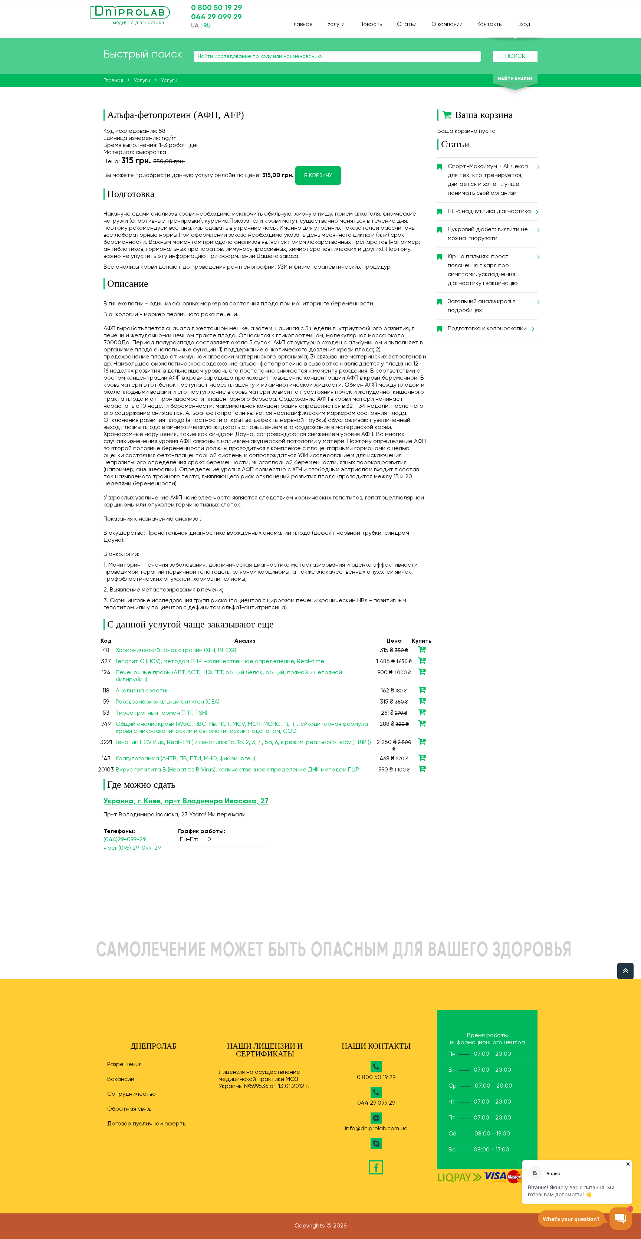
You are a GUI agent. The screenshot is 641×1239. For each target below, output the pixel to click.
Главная (302, 24)
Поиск (515, 56)
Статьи (407, 24)
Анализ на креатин (143, 691)
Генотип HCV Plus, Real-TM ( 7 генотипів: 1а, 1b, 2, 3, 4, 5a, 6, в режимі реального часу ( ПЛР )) (243, 742)
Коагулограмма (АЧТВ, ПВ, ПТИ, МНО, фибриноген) (185, 759)
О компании (447, 24)
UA (195, 26)
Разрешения (124, 1065)
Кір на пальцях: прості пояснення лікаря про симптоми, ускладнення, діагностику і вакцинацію (483, 270)
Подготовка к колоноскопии (487, 329)
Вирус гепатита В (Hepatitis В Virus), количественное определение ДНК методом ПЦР (237, 770)
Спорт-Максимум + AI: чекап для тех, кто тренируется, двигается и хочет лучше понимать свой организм (488, 180)
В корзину (318, 175)
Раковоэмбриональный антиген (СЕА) (168, 702)
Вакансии (120, 1079)
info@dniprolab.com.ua (376, 1129)
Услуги (336, 24)
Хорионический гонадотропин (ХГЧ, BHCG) (176, 650)
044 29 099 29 (216, 17)
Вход (523, 24)
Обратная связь (129, 1109)
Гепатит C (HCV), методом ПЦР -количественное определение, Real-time (220, 662)
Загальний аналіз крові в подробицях (481, 306)
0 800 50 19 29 (216, 8)
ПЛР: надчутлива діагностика (489, 211)
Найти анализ (515, 79)
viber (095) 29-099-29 (132, 848)
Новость (370, 24)
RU (207, 26)
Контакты (490, 24)
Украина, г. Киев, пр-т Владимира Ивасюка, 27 (186, 801)
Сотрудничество (131, 1094)
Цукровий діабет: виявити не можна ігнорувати (488, 234)
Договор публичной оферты (147, 1124)
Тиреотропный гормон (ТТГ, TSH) (161, 713)
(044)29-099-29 (124, 840)
